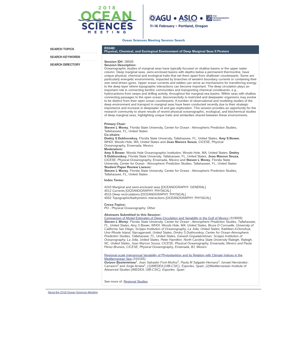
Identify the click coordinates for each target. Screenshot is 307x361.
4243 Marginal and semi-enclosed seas (132, 187)
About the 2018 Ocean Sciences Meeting (73, 292)
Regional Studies (136, 281)
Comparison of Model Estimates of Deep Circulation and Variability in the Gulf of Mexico (166, 218)
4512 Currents (114, 190)
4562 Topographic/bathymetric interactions (134, 198)
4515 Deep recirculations (122, 194)
